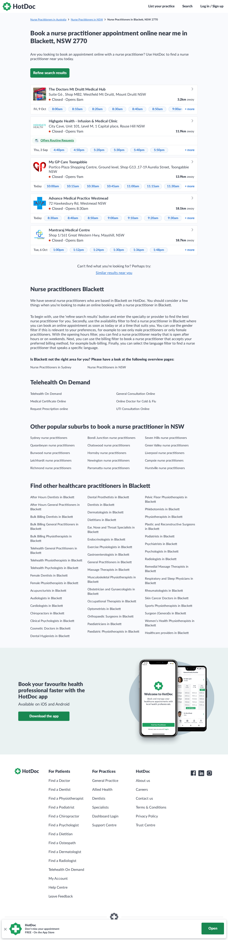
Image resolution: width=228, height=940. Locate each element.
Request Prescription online (49, 409)
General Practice (105, 781)
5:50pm (159, 150)
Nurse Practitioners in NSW (87, 19)
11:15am (153, 186)
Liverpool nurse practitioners (164, 453)
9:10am (133, 218)
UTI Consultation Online (132, 409)
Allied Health (102, 789)
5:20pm (99, 150)
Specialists (100, 807)
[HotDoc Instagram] (209, 773)
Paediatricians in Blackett (105, 624)
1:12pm (78, 250)
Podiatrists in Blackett (160, 536)
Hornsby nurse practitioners (107, 453)
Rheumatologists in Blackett (164, 590)
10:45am (113, 186)
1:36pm (138, 250)
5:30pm (119, 150)
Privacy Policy (147, 816)
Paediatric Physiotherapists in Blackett (113, 631)
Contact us (144, 798)
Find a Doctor (59, 781)
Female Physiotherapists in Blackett (54, 583)
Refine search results (50, 73)
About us (143, 781)
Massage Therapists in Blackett (109, 569)
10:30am (93, 186)
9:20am (153, 218)
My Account (58, 878)
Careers (142, 789)
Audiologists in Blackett (46, 598)
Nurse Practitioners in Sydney (50, 367)
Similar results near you (114, 273)
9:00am (177, 109)
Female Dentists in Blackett (49, 575)
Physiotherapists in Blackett (164, 516)
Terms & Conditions (151, 807)
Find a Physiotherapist (66, 798)
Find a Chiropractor (64, 816)
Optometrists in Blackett (104, 609)
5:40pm (139, 150)
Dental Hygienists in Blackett (50, 636)
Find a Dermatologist (65, 852)
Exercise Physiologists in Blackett (110, 547)
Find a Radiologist (62, 861)
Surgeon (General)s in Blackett (165, 613)
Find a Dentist (60, 789)
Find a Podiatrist (61, 807)
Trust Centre (145, 825)
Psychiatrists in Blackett (161, 544)
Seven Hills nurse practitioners (166, 438)
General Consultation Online (135, 393)
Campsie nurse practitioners (164, 460)
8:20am (97, 109)
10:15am (73, 186)
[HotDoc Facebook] (193, 773)
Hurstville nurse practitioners (165, 468)
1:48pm (158, 250)
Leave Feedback (61, 896)
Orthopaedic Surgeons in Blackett (111, 616)
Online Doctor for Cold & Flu (136, 401)
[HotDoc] (18, 6)
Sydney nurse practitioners (48, 438)
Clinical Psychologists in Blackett (52, 621)
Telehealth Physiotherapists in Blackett (56, 560)
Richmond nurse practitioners (50, 468)
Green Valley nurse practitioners (167, 445)
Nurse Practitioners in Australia (48, 19)
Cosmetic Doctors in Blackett (50, 628)
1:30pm (118, 250)
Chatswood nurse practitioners (109, 445)
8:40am (137, 109)
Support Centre (104, 825)
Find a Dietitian (61, 834)
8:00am (57, 109)
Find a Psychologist (64, 825)
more (189, 109)
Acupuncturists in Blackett (48, 590)
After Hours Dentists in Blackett (52, 497)
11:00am (133, 186)
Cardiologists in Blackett (46, 605)
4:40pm (59, 150)
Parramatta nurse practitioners (109, 468)
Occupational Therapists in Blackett (112, 601)
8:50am (157, 109)
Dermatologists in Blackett (106, 512)
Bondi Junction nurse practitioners (111, 438)
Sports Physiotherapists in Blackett (168, 605)
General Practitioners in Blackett (110, 562)
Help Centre (58, 887)
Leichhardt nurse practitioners (50, 460)
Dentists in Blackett (101, 504)
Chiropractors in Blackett (47, 613)
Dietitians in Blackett (102, 520)
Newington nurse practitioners (109, 460)
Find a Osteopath (62, 843)
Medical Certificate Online (48, 401)
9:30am (173, 218)
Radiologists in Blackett (161, 559)
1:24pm (98, 250)
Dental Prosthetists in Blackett (108, 497)
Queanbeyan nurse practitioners (52, 445)
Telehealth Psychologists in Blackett (54, 568)
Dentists (98, 798)
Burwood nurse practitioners (50, 453)
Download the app (44, 716)
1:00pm (58, 250)
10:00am (53, 186)
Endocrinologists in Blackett (106, 539)
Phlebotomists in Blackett (162, 509)
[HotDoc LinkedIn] (201, 773)
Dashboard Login (105, 816)
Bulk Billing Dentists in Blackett (51, 516)
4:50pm (79, 150)
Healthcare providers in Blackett (167, 633)
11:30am (173, 186)
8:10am (77, 109)
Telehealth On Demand (46, 393)
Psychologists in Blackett (162, 551)
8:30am (117, 109)
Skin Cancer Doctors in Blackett (167, 598)
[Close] (5, 929)
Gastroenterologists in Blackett (108, 554)
